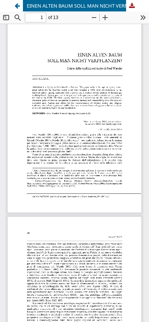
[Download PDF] (132, 5)
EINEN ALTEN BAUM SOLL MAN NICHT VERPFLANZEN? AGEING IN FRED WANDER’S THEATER (82, 5)
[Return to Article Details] (17, 5)
